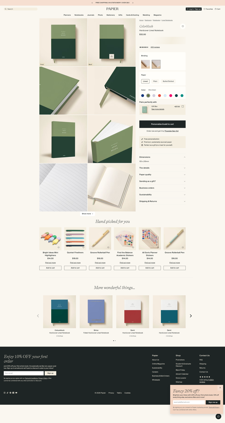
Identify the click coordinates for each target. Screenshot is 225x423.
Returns (202, 368)
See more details (158, 109)
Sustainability (157, 368)
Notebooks (156, 20)
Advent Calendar (182, 374)
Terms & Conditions (31, 378)
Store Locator (181, 378)
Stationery (148, 20)
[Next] (190, 316)
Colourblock (59, 330)
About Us (155, 360)
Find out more (50, 263)
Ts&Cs (119, 393)
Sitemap (179, 382)
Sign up (50, 373)
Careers (155, 372)
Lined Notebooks (167, 20)
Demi (133, 330)
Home (141, 20)
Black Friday (180, 370)
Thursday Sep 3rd (171, 131)
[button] (220, 388)
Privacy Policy (42, 378)
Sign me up (213, 402)
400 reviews (155, 47)
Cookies (127, 393)
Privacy (111, 393)
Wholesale (156, 380)
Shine (96, 330)
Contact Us (203, 372)
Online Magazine (158, 364)
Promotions (180, 360)
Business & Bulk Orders (160, 376)
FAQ (201, 360)
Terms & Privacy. (214, 407)
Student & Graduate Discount (183, 365)
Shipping (202, 364)
